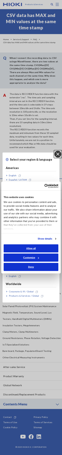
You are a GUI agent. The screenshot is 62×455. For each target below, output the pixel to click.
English (13, 175)
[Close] (58, 154)
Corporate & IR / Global (21, 291)
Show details (45, 238)
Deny (31, 267)
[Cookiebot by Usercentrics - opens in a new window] (44, 186)
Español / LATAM (18, 179)
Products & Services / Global (24, 296)
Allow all (31, 248)
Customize (29, 257)
